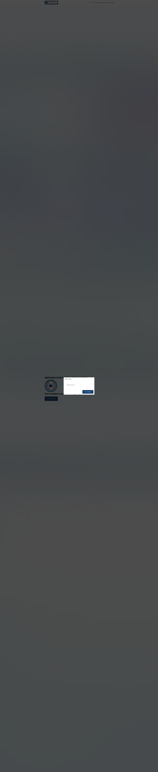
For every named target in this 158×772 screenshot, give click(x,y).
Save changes (88, 391)
